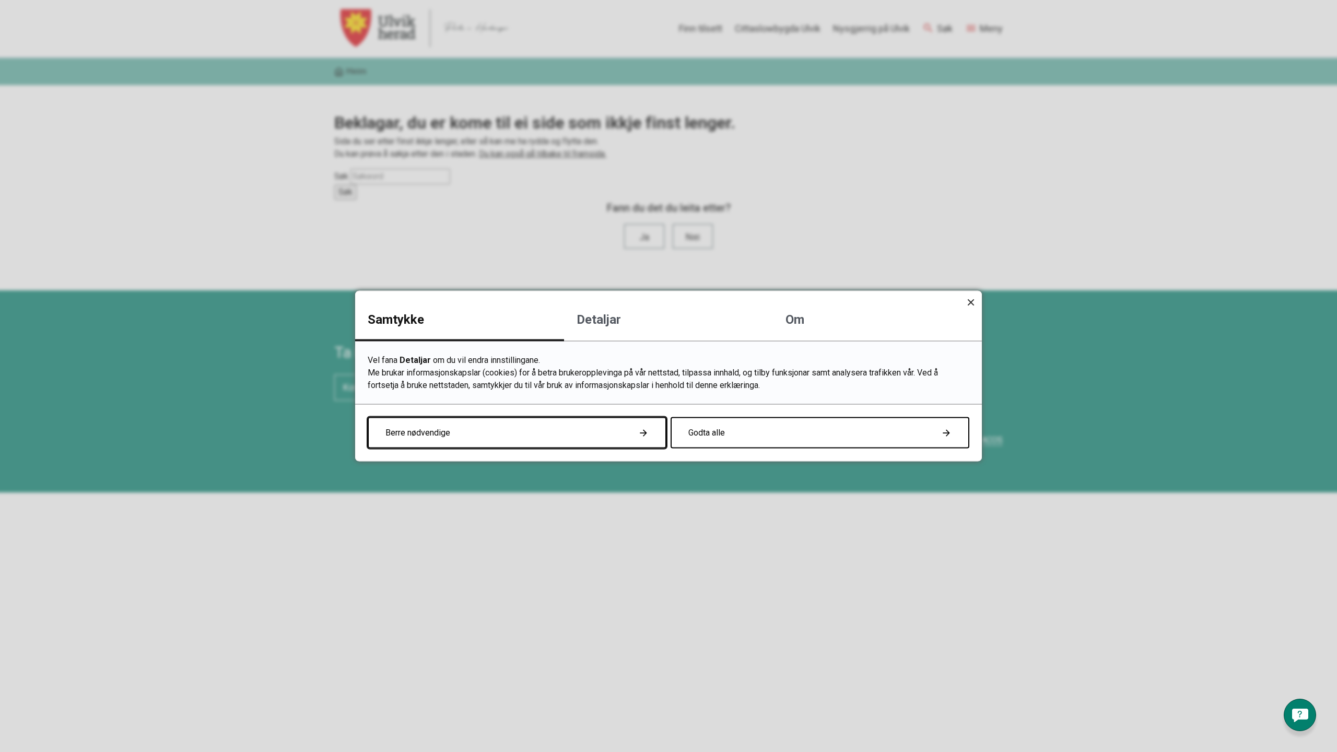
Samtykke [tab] (396, 319)
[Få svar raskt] (1300, 715)
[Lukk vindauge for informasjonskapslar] (970, 302)
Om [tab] (794, 319)
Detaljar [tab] (599, 319)
